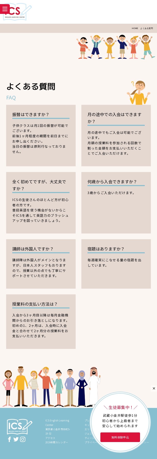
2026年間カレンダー (56, 442)
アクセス (50, 438)
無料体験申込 (120, 437)
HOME (135, 28)
